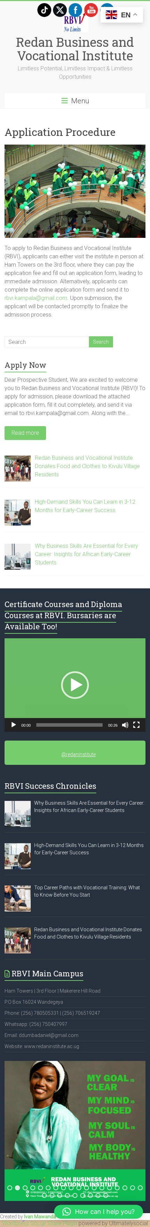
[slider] (69, 725)
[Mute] (125, 724)
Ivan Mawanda (40, 1216)
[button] (75, 685)
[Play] (13, 724)
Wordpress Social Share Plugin (40, 1223)
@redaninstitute (78, 754)
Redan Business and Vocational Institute (75, 49)
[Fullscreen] (136, 724)
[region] (75, 1131)
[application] (75, 685)
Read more (25, 433)
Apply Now (25, 365)
